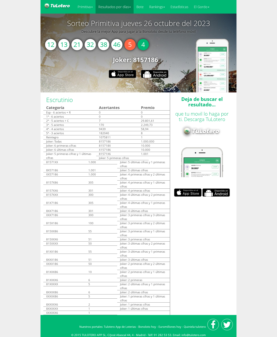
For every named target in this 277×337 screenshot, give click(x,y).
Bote (140, 7)
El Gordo (200, 7)
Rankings (156, 7)
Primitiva (84, 7)
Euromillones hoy (169, 327)
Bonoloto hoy (147, 327)
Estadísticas (179, 7)
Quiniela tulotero (195, 327)
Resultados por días (113, 7)
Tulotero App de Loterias (120, 327)
